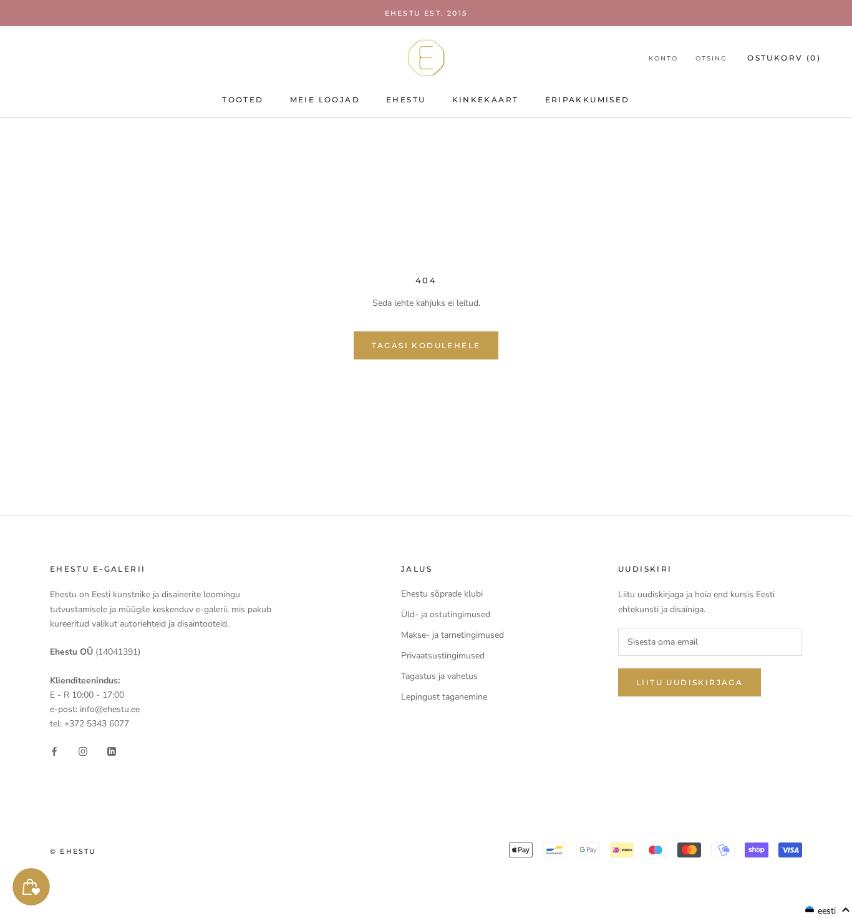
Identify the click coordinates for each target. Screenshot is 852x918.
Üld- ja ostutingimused (445, 614)
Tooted (242, 99)
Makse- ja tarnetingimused (452, 635)
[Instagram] (83, 750)
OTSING (711, 58)
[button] (827, 910)
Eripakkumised (587, 99)
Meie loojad (325, 99)
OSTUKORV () (784, 57)
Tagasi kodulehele (426, 345)
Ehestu (405, 99)
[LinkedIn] (111, 750)
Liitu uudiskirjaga (689, 682)
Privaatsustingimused (443, 656)
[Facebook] (54, 750)
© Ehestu (73, 851)
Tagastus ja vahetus (439, 676)
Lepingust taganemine (444, 697)
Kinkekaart (485, 99)
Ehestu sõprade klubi (442, 594)
